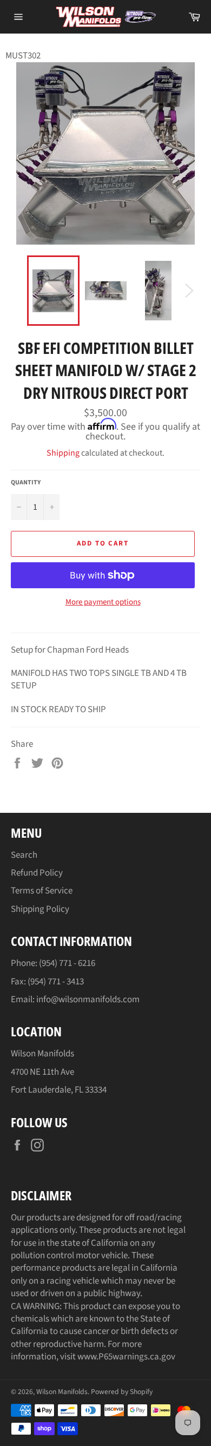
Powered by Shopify (122, 1391)
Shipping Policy (40, 909)
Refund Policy (37, 872)
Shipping (63, 453)
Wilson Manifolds (62, 1391)
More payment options (103, 602)
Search (24, 855)
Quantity (26, 482)
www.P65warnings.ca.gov (126, 1356)
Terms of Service (41, 890)
